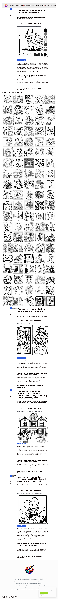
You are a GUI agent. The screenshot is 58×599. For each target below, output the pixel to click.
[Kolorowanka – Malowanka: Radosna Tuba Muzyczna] (50, 195)
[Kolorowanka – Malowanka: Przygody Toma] (29, 120)
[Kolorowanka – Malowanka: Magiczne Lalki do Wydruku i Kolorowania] (8, 152)
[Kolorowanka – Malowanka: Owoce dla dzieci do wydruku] (18, 131)
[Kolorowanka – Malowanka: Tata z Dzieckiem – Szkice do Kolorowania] (40, 258)
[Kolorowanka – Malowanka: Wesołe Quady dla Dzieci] (40, 131)
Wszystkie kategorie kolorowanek (8, 597)
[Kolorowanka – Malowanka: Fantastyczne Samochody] (50, 280)
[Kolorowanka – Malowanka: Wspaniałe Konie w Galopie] (29, 152)
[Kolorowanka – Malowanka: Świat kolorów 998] (8, 195)
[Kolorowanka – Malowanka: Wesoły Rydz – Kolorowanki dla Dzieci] (29, 216)
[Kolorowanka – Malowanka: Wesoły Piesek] (29, 110)
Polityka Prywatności (5, 596)
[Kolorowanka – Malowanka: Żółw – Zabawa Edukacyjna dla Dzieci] (18, 258)
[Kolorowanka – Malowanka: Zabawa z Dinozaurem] (18, 163)
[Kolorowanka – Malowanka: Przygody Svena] (40, 205)
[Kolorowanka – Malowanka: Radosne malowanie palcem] (8, 237)
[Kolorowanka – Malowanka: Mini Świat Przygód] (50, 99)
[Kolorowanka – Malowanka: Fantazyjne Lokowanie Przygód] (8, 248)
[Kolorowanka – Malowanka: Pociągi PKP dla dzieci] (18, 173)
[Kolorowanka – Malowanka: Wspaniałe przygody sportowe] (40, 120)
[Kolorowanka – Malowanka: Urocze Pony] (8, 226)
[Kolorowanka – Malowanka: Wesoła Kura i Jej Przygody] (8, 110)
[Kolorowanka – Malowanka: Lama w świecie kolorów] (18, 269)
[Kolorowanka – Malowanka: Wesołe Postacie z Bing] (40, 110)
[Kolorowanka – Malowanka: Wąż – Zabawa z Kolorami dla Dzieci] (18, 120)
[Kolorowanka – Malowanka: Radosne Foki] (40, 280)
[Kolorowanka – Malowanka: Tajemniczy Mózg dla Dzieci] (50, 290)
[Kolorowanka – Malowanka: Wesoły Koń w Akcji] (18, 152)
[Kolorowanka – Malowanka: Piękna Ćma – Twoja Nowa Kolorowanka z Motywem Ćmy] (29, 163)
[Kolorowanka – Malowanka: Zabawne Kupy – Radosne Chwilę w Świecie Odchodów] (50, 269)
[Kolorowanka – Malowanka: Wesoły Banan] (50, 184)
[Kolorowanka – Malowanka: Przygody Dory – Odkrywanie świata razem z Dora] (18, 110)
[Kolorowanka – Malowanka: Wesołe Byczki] (8, 290)
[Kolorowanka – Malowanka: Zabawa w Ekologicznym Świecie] (40, 184)
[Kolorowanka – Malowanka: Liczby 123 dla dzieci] (40, 163)
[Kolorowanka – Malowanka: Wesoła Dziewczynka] (29, 280)
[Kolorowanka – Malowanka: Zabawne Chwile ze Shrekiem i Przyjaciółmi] (50, 120)
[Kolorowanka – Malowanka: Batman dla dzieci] (50, 237)
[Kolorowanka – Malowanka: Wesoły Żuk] (50, 163)
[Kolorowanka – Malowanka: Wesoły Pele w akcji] (18, 226)
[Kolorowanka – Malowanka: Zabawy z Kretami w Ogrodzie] (18, 301)
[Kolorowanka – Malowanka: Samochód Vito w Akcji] (40, 195)
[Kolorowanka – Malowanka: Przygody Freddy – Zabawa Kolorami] (40, 237)
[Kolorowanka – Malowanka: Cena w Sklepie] (40, 301)
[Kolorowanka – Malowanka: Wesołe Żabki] (29, 258)
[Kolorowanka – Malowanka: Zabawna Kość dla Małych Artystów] (8, 258)
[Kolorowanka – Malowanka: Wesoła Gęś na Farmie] (40, 173)
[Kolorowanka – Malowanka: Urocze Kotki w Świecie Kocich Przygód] (29, 141)
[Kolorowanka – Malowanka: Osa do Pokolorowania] (50, 152)
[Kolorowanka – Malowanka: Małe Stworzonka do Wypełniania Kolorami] (8, 269)
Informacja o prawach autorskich (15, 596)
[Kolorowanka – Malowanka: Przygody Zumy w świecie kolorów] (18, 195)
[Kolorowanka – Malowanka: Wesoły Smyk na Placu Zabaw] (18, 216)
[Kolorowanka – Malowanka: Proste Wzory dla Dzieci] (50, 216)
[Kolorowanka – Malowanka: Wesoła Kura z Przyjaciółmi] (40, 269)
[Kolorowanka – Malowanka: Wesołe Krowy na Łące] (18, 141)
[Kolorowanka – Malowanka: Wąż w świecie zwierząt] (8, 173)
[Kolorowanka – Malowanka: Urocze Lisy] (29, 248)
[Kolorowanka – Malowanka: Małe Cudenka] (50, 226)
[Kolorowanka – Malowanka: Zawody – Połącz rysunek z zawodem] (29, 195)
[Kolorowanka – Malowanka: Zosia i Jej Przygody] (29, 131)
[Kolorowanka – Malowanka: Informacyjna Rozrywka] (18, 280)
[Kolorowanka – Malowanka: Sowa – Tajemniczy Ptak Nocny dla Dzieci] (50, 205)
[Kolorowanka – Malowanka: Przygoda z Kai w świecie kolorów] (18, 184)
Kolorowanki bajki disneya (14, 476)
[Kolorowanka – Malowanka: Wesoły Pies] (29, 99)
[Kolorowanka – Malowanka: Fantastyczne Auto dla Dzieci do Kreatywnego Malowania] (50, 110)
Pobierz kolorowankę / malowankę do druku (25, 26)
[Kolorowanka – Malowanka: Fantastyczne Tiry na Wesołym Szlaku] (18, 205)
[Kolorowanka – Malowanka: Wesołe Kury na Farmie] (40, 248)
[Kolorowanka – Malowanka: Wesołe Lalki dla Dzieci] (8, 141)
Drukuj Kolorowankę (38, 26)
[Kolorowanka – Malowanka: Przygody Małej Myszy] (29, 226)
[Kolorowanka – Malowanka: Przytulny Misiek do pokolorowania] (8, 99)
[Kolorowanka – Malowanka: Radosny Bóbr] (18, 290)
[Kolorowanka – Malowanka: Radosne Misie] (50, 131)
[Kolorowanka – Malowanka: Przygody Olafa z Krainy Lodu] (40, 290)
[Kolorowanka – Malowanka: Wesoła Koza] (29, 301)
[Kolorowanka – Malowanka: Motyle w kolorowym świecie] (18, 237)
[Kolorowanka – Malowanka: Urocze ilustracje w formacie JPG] (8, 163)
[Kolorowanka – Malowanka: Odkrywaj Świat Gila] (29, 184)
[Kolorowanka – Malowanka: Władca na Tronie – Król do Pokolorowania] (50, 248)
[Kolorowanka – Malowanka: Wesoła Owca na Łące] (40, 99)
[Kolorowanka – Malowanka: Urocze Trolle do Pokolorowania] (8, 205)
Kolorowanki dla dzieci (14, 9)
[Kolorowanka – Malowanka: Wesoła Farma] (50, 141)
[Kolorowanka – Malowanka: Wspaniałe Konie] (40, 141)
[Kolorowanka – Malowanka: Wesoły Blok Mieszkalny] (50, 301)
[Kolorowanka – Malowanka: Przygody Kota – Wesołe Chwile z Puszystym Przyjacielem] (50, 173)
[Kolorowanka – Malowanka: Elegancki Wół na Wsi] (8, 120)
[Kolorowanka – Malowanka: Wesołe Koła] (8, 280)
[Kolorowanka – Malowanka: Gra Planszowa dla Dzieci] (8, 184)
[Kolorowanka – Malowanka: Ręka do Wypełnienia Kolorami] (29, 290)
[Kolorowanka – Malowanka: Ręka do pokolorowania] (40, 216)
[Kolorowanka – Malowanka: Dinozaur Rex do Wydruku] (18, 99)
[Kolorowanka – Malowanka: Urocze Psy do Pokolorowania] (8, 131)
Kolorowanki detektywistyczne (15, 308)
